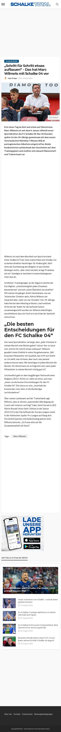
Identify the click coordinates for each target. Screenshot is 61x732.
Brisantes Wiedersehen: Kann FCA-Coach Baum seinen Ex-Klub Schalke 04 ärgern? (36, 639)
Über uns (8, 714)
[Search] (57, 4)
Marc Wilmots (19, 436)
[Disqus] (30, 473)
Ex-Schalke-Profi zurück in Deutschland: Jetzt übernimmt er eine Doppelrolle (38, 626)
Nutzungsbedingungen (43, 714)
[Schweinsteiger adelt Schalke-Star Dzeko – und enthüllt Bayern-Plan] (30, 580)
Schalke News (11, 61)
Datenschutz (27, 714)
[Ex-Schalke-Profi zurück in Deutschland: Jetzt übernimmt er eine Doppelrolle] (9, 629)
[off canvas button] (3, 4)
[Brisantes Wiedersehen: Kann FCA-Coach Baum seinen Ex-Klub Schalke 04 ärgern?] (9, 641)
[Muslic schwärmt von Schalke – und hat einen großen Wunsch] (9, 603)
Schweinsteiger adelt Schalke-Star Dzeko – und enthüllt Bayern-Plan (29, 589)
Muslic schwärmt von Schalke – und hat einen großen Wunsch (38, 600)
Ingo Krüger (12, 78)
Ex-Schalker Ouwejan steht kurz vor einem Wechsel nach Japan (37, 613)
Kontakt (17, 714)
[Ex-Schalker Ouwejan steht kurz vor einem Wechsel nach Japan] (9, 616)
